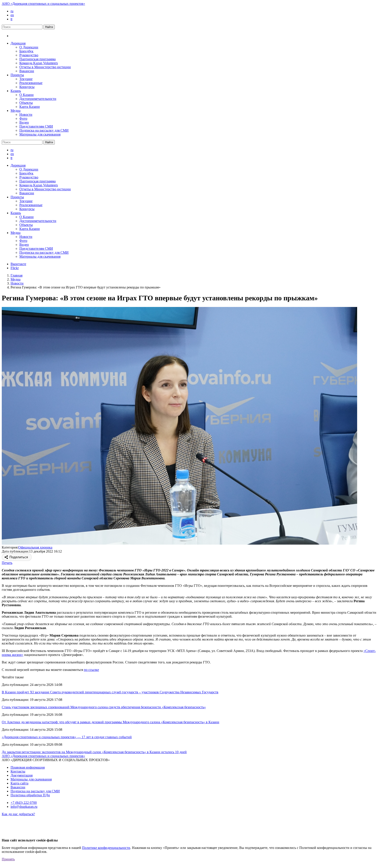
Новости (25, 114)
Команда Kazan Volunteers (38, 63)
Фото (23, 118)
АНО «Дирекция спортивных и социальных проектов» (43, 4)
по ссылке (91, 670)
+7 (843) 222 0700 (24, 802)
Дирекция (18, 43)
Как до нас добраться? (18, 814)
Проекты (17, 75)
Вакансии (26, 71)
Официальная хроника (35, 547)
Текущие (26, 79)
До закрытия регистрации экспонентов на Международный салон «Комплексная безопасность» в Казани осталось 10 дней (94, 752)
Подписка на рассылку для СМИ (44, 130)
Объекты (26, 103)
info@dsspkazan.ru (24, 806)
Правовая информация (28, 767)
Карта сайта (19, 783)
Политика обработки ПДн (30, 795)
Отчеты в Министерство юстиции (45, 67)
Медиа (15, 110)
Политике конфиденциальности (106, 848)
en (12, 15)
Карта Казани (29, 106)
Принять (8, 859)
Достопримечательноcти (37, 99)
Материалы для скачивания (39, 134)
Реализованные (30, 83)
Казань (16, 91)
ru (12, 11)
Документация (22, 775)
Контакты (18, 771)
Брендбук (26, 51)
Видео (24, 122)
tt (11, 19)
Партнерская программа (37, 59)
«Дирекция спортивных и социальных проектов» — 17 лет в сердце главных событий (67, 737)
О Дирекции (28, 47)
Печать (7, 563)
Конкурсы (27, 87)
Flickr (15, 268)
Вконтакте (18, 264)
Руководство (28, 55)
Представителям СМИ (36, 126)
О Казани (26, 95)
